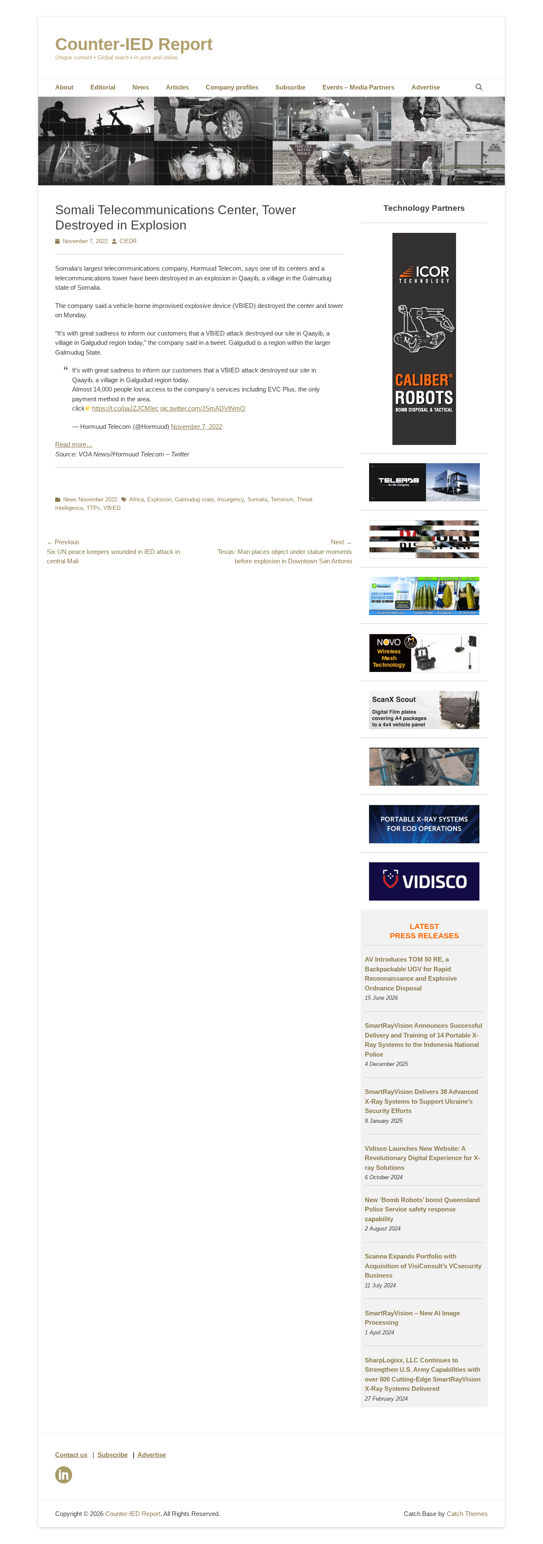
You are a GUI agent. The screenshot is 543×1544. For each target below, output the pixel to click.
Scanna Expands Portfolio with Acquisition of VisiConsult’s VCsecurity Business (423, 1266)
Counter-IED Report (134, 44)
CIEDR (128, 241)
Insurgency (230, 499)
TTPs (93, 508)
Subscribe (290, 87)
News (140, 87)
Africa (136, 499)
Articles (177, 87)
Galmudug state (194, 499)
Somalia (257, 499)
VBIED (112, 508)
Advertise (425, 87)
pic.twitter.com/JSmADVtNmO (202, 408)
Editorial (102, 87)
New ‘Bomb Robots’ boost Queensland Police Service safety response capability (422, 1209)
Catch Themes (467, 1513)
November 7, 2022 (196, 426)
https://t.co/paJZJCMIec (125, 408)
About (64, 87)
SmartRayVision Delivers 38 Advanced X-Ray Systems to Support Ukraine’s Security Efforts (421, 1101)
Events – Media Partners (358, 87)
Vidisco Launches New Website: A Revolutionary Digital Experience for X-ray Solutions (422, 1158)
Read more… (73, 444)
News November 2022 (90, 499)
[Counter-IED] (271, 183)
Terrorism (282, 499)
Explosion (159, 499)
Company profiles (232, 87)
